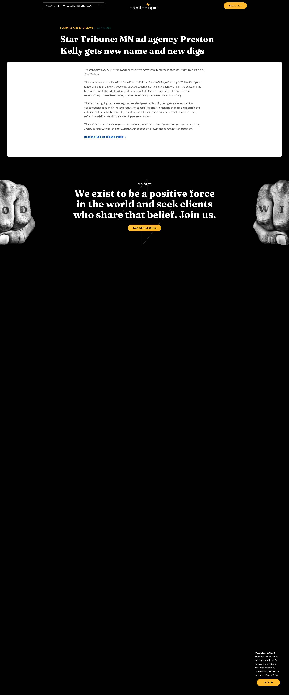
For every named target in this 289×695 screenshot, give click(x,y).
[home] (144, 6)
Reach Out (235, 5)
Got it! (268, 682)
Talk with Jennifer (144, 227)
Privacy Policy (271, 675)
